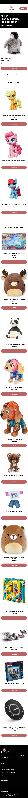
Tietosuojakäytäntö (11, 795)
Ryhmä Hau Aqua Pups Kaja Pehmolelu (14, 387)
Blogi (4, 775)
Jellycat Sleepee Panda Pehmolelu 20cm (14, 344)
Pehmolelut (9, 25)
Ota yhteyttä (13, 794)
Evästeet (19, 794)
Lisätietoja (14, 68)
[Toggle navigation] (2, 8)
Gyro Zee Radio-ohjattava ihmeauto (14, 647)
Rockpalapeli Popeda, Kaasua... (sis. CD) (14, 684)
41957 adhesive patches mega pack (14, 611)
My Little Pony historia (8, 769)
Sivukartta (19, 795)
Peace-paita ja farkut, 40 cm (14, 511)
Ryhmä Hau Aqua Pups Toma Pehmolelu (14, 439)
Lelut (3, 25)
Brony (4, 767)
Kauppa (23, 8)
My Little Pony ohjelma (9, 772)
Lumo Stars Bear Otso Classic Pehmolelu (14, 475)
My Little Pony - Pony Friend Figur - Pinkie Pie (14, 161)
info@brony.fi (4, 1)
